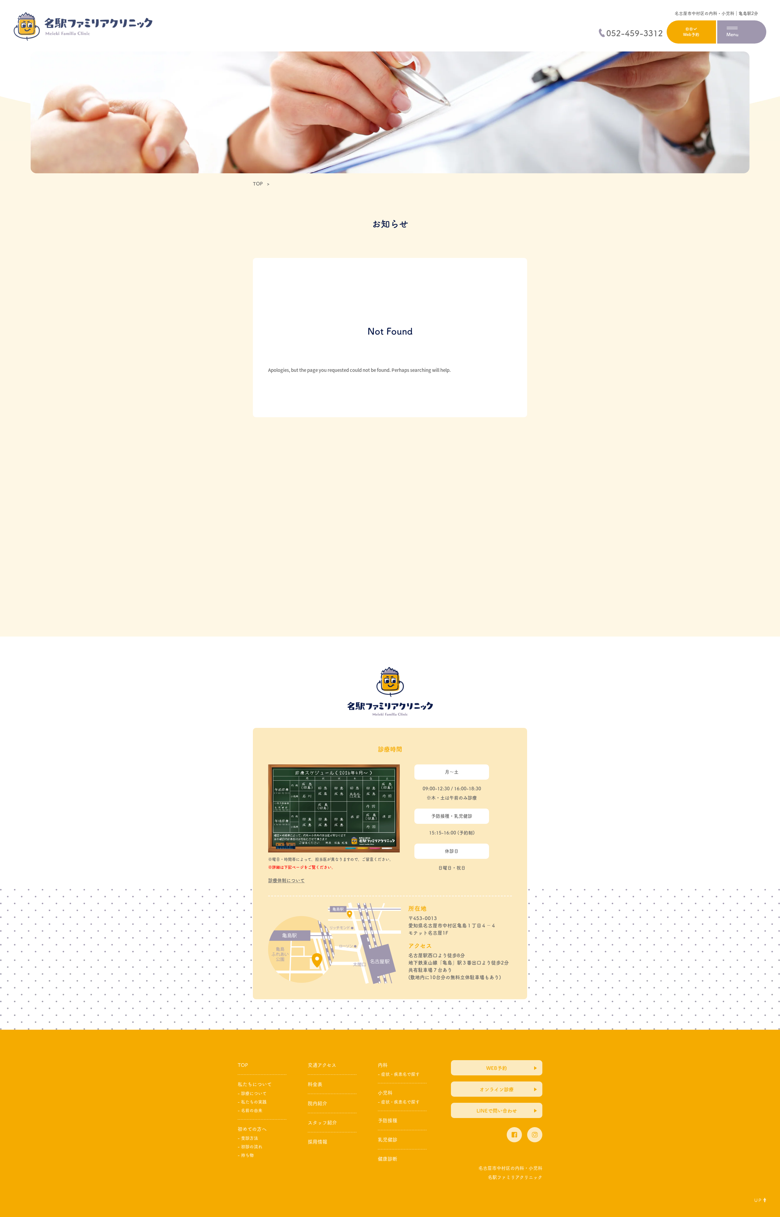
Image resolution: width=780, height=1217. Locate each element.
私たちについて (255, 1084)
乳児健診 (387, 1139)
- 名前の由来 (250, 1110)
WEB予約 (496, 1068)
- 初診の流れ (250, 1147)
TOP (243, 1065)
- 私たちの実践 (252, 1102)
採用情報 (317, 1141)
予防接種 (387, 1120)
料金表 (315, 1084)
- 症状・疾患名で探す (399, 1074)
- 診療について (252, 1093)
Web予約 (691, 35)
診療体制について (286, 880)
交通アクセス (322, 1065)
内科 (383, 1065)
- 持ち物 (246, 1155)
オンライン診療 (497, 1089)
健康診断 (387, 1158)
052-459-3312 (634, 33)
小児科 (385, 1092)
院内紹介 (317, 1103)
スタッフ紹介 (322, 1122)
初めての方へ (252, 1129)
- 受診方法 (248, 1138)
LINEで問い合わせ (497, 1110)
